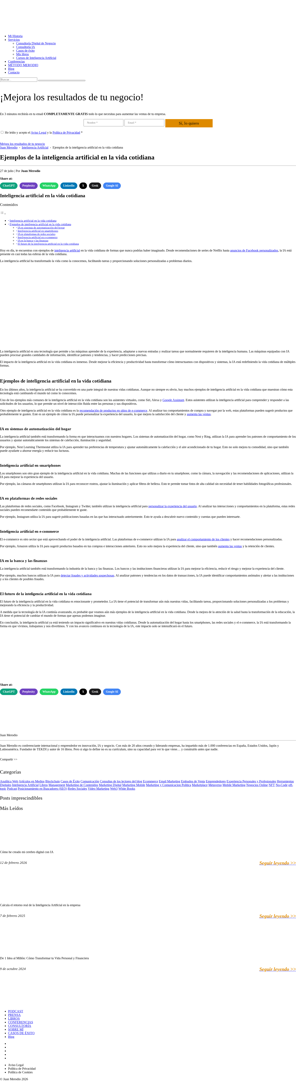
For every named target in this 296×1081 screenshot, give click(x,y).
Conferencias (16, 61)
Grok (95, 185)
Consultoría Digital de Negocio (36, 43)
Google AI (112, 185)
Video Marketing (98, 788)
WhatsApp (49, 185)
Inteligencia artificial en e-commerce (38, 237)
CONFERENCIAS (20, 1022)
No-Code (282, 785)
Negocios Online (257, 785)
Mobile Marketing (234, 785)
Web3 (114, 788)
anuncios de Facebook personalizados (254, 250)
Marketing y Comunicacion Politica (168, 785)
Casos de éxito (25, 50)
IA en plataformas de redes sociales (36, 234)
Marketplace (200, 785)
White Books (126, 788)
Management (57, 785)
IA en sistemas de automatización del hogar (41, 227)
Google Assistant (173, 400)
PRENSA (14, 1015)
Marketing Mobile (133, 785)
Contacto (14, 72)
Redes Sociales (77, 788)
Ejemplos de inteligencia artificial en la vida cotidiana (40, 224)
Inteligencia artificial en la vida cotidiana (33, 220)
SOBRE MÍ (15, 1029)
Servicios (14, 39)
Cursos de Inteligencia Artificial (36, 58)
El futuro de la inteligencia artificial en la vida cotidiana (48, 243)
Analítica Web (9, 781)
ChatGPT (9, 185)
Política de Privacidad (66, 132)
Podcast (12, 788)
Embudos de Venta (193, 781)
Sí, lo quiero (189, 123)
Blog (11, 68)
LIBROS (14, 1018)
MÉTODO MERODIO (23, 65)
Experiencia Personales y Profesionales (251, 781)
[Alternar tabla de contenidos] (3, 213)
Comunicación (90, 781)
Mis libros (22, 54)
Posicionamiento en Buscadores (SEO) (42, 788)
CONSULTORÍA (19, 1026)
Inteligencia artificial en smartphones (38, 230)
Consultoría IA (25, 47)
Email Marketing (169, 781)
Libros (43, 785)
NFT (272, 785)
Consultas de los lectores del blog (121, 781)
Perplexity (28, 185)
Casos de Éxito (70, 781)
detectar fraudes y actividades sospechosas (87, 575)
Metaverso (215, 785)
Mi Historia (15, 36)
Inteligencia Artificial (25, 785)
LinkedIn (69, 185)
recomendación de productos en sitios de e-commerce (113, 410)
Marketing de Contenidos (82, 785)
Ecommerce (150, 781)
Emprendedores (216, 781)
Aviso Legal (38, 132)
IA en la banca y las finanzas (33, 240)
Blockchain (52, 781)
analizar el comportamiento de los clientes (203, 539)
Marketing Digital (110, 785)
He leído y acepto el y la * (44, 132)
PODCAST (15, 1011)
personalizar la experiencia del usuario (172, 506)
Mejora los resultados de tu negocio (22, 144)
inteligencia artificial (67, 250)
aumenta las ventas (199, 414)
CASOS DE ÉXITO (21, 1033)
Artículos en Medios (32, 781)
